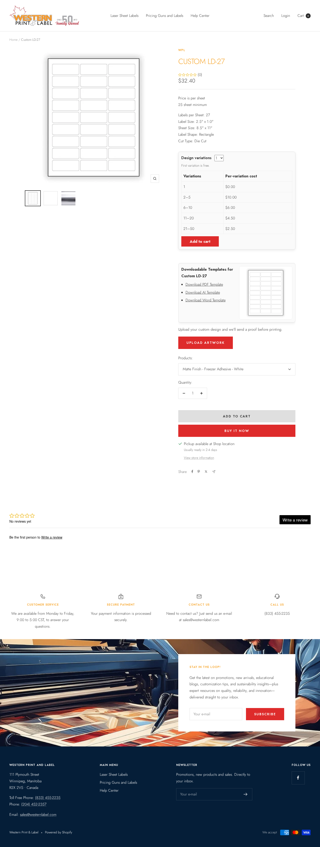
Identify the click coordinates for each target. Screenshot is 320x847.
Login (285, 15)
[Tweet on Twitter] (206, 471)
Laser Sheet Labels (124, 15)
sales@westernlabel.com (38, 814)
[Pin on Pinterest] (198, 471)
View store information (199, 457)
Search (269, 15)
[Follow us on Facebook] (298, 777)
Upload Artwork (205, 342)
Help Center (200, 15)
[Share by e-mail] (213, 471)
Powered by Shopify (58, 832)
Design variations (196, 158)
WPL (181, 50)
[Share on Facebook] (192, 471)
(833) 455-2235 (47, 797)
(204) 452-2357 (33, 804)
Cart (303, 15)
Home (13, 39)
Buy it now (236, 430)
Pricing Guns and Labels (164, 15)
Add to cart (200, 241)
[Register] (246, 794)
